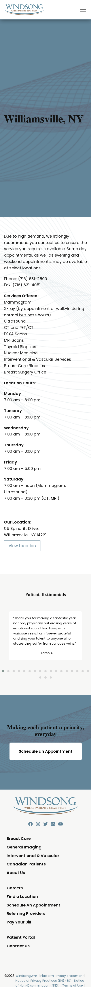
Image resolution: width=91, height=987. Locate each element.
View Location (22, 545)
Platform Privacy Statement (62, 976)
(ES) (68, 980)
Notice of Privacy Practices (36, 980)
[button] (3, 671)
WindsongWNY (26, 976)
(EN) (61, 980)
